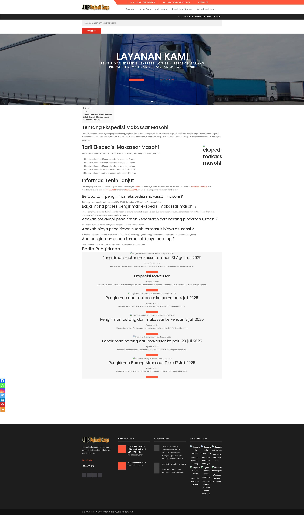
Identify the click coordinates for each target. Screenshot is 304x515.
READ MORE (152, 272)
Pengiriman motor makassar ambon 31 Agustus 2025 (152, 257)
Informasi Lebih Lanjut (93, 120)
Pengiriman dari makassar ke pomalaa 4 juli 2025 (152, 297)
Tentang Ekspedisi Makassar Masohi (98, 114)
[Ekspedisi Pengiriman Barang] (95, 7)
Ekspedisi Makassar (152, 276)
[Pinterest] (2, 404)
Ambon (137, 187)
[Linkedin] (2, 400)
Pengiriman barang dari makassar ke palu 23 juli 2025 (152, 341)
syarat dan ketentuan (199, 187)
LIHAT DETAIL (136, 80)
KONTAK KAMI (167, 80)
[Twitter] (2, 395)
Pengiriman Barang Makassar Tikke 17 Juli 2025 (152, 362)
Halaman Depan (185, 17)
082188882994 (131, 190)
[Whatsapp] (2, 385)
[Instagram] (2, 390)
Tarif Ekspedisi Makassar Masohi (97, 117)
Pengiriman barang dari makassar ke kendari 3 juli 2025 (152, 319)
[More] (3, 409)
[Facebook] (2, 381)
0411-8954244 (110, 190)
